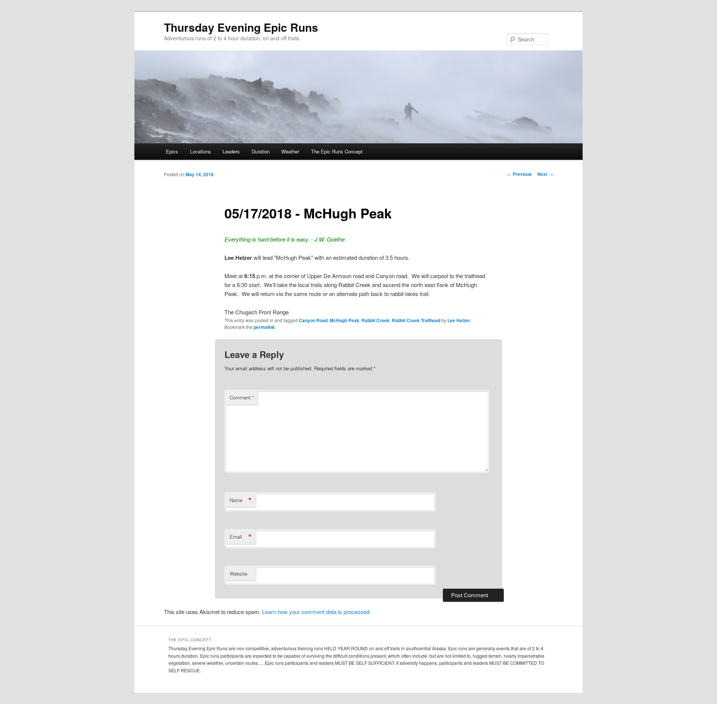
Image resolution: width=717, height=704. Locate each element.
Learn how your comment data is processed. (316, 612)
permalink (264, 327)
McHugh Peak (344, 320)
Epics (172, 151)
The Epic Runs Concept (337, 151)
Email (241, 537)
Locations (200, 151)
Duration (261, 151)
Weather (290, 151)
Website (238, 573)
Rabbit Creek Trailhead (416, 320)
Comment (242, 397)
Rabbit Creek (375, 320)
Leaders (231, 151)
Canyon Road (313, 320)
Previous (519, 174)
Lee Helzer (458, 320)
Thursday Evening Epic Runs (241, 27)
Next (545, 174)
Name (241, 500)
